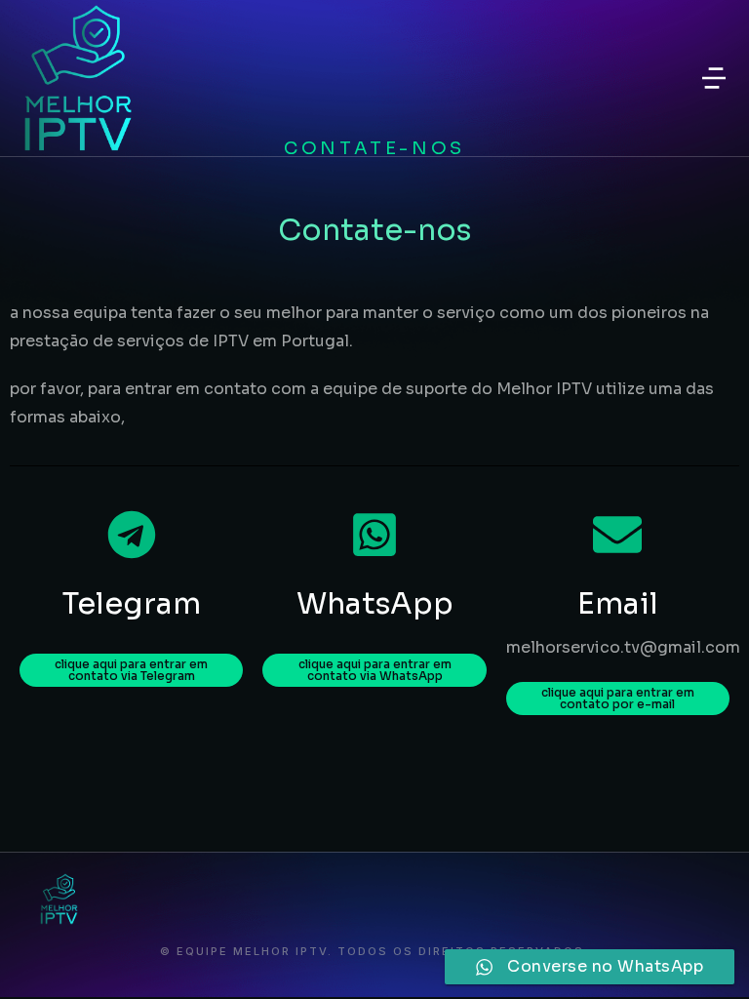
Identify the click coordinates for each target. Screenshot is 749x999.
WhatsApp (374, 603)
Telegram (131, 603)
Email (617, 603)
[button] (713, 78)
